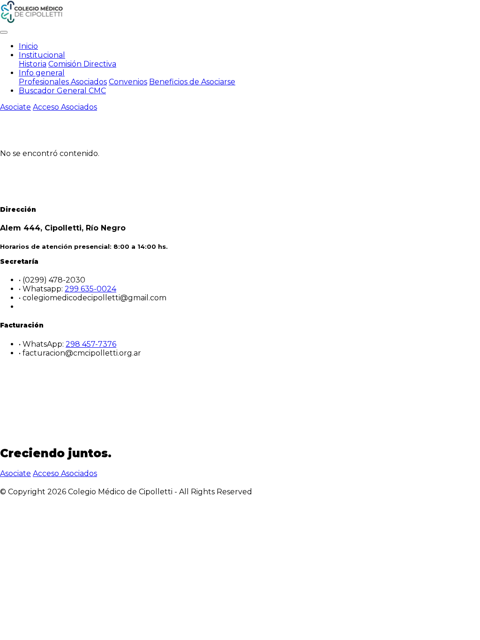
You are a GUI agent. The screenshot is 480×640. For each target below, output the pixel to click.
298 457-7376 (91, 344)
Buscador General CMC (62, 90)
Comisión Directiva (82, 64)
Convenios (128, 81)
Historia (32, 64)
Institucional (42, 55)
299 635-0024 (90, 288)
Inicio (28, 46)
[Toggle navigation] (4, 32)
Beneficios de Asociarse (192, 81)
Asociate (15, 107)
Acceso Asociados (65, 107)
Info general (42, 72)
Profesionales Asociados (63, 81)
